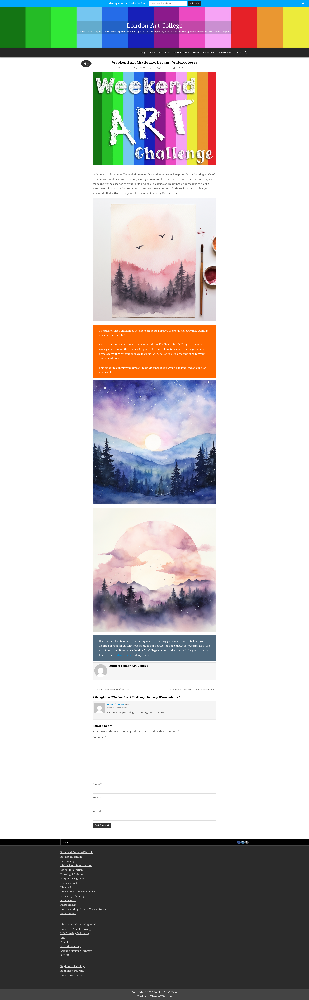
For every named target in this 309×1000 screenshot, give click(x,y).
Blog (143, 52)
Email (97, 797)
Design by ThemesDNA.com (154, 996)
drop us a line (125, 655)
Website (97, 811)
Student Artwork (183, 68)
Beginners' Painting (72, 966)
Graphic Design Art (72, 878)
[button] (86, 63)
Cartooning (67, 861)
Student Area (225, 52)
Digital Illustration (71, 870)
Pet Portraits (68, 900)
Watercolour (68, 913)
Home (152, 52)
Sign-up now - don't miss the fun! (127, 3)
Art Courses (164, 52)
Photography (68, 905)
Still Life (65, 955)
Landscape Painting (72, 896)
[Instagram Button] (243, 842)
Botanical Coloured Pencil (76, 852)
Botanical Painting (71, 857)
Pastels (65, 942)
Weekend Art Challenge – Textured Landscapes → (192, 689)
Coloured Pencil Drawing (76, 929)
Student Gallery (181, 52)
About (238, 52)
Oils (63, 938)
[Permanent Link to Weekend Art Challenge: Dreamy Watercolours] (154, 121)
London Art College (154, 26)
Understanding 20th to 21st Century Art (84, 909)
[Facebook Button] (239, 842)
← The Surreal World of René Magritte (111, 689)
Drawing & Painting (72, 874)
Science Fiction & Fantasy (76, 951)
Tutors (196, 52)
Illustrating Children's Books (77, 891)
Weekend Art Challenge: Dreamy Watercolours (154, 62)
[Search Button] (246, 53)
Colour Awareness (71, 975)
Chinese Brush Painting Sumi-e (79, 924)
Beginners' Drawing (72, 971)
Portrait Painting (70, 946)
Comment (99, 737)
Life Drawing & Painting (75, 933)
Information (209, 52)
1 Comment (165, 68)
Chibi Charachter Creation (76, 865)
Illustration (67, 887)
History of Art (68, 883)
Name (97, 784)
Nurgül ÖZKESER (115, 704)
